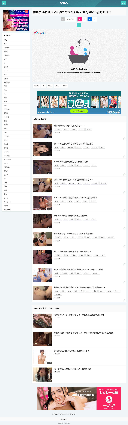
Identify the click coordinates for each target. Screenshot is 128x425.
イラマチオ (7, 159)
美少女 (6, 51)
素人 (5, 44)
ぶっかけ (7, 155)
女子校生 (7, 47)
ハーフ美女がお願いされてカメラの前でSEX (72, 369)
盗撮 (5, 186)
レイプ (6, 163)
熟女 (5, 90)
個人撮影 (57, 294)
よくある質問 (55, 414)
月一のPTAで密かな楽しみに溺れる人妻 (71, 161)
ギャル (6, 67)
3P (5, 179)
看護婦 (6, 113)
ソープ (6, 198)
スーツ (88, 291)
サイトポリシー (64, 414)
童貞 (5, 101)
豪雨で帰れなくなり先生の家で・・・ (70, 125)
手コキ (6, 148)
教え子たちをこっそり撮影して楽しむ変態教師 (73, 233)
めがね (6, 125)
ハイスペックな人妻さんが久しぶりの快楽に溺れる (75, 197)
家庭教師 (7, 82)
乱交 (5, 182)
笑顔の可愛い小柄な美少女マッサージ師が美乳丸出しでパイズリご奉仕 (84, 333)
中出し (6, 128)
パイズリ (7, 152)
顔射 (5, 132)
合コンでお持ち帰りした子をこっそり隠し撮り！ (74, 143)
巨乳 (5, 40)
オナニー (7, 175)
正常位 (109, 291)
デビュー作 (7, 210)
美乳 (75, 291)
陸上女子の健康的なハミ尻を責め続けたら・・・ (74, 179)
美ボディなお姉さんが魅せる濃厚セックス (71, 351)
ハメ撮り (7, 136)
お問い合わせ (71, 414)
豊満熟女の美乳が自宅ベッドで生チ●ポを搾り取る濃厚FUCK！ (80, 287)
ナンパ (6, 140)
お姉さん (7, 55)
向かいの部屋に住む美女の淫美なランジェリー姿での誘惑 (78, 269)
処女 (5, 98)
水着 (5, 121)
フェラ (6, 144)
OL (5, 94)
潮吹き (6, 171)
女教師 (6, 78)
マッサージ (7, 202)
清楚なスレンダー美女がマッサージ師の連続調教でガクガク (79, 315)
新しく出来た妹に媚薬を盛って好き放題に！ (72, 251)
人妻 (5, 86)
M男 (5, 105)
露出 (5, 194)
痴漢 (5, 190)
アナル (6, 206)
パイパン (7, 117)
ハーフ (6, 71)
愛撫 (95, 291)
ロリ (5, 59)
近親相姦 (7, 167)
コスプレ (7, 109)
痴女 (5, 74)
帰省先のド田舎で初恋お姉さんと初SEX (70, 215)
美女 (63, 291)
